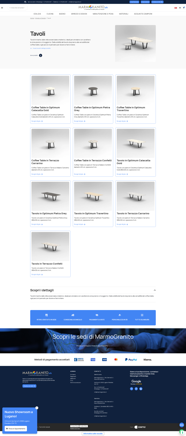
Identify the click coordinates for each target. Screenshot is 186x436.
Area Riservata (134, 2)
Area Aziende (145, 2)
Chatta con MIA (156, 2)
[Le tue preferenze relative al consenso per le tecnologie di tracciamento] (182, 432)
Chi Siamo (73, 374)
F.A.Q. (71, 380)
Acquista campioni (143, 14)
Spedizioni (73, 378)
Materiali (123, 14)
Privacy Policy (74, 426)
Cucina (50, 14)
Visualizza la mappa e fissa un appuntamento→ (93, 346)
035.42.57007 (100, 411)
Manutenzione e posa (103, 14)
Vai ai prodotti (34, 55)
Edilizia (37, 14)
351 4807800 (103, 413)
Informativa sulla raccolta (93, 434)
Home (32, 18)
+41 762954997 (47, 2)
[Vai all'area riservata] (180, 8)
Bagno (62, 14)
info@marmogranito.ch (100, 392)
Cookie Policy (83, 426)
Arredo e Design (79, 14)
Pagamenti (73, 376)
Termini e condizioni (75, 382)
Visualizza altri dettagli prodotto (42, 48)
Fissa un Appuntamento (17, 429)
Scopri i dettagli (42, 290)
